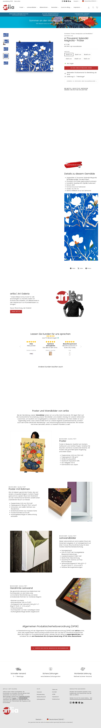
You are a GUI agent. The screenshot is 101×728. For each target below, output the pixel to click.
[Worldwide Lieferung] (82, 669)
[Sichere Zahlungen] (50, 669)
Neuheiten (54, 7)
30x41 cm (78, 54)
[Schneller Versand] (18, 669)
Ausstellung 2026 (8, 1)
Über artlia (17, 1)
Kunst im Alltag (65, 7)
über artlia (16, 311)
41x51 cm (69, 59)
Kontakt (54, 692)
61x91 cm (87, 59)
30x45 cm (87, 54)
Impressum (55, 696)
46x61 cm (77, 59)
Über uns (54, 689)
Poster (22, 7)
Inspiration (77, 7)
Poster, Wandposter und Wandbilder (81, 33)
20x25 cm (69, 54)
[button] (20, 346)
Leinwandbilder (31, 7)
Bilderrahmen (44, 7)
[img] (50, 336)
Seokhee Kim (68, 36)
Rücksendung (41, 694)
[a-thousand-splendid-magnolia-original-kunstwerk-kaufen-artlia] (81, 165)
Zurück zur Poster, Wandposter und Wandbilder (51, 648)
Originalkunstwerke (24, 696)
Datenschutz (56, 699)
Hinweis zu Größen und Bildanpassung (81, 81)
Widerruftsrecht (41, 697)
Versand (39, 692)
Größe (67, 51)
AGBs (53, 694)
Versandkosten (77, 46)
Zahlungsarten (41, 699)
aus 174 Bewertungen (49, 338)
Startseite (67, 33)
